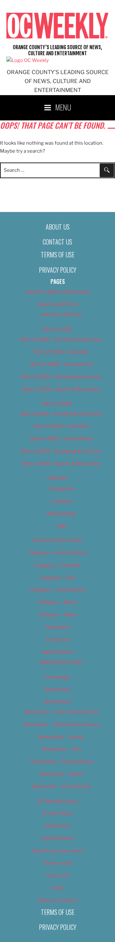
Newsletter (57, 689)
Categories (61, 488)
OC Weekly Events (57, 801)
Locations (61, 501)
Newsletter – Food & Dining (61, 761)
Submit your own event (57, 851)
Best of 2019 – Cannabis (61, 426)
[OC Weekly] (27, 60)
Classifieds (57, 627)
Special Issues (58, 838)
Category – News (57, 615)
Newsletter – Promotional (61, 786)
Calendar (57, 478)
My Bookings (61, 513)
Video (57, 888)
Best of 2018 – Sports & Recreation (61, 389)
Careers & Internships (57, 540)
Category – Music (57, 602)
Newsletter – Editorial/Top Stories (61, 724)
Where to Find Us (57, 900)
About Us (58, 227)
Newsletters (57, 701)
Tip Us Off (57, 875)
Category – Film (57, 578)
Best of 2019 (57, 403)
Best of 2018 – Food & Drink (61, 364)
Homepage (57, 677)
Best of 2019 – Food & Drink (61, 439)
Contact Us (57, 242)
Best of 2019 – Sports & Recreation (61, 464)
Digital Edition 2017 (61, 662)
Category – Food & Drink (57, 590)
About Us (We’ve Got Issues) (57, 292)
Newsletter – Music (61, 774)
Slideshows (57, 826)
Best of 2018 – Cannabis (61, 352)
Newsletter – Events (61, 737)
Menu (63, 107)
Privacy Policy (57, 270)
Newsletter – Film (61, 749)
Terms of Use (57, 254)
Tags (61, 525)
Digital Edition (57, 652)
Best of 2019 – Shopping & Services (61, 451)
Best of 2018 (57, 329)
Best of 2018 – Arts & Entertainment (61, 339)
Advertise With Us (57, 304)
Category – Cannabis (57, 565)
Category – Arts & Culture (57, 553)
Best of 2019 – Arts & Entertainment (61, 414)
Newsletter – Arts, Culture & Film (61, 712)
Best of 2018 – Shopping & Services (61, 377)
